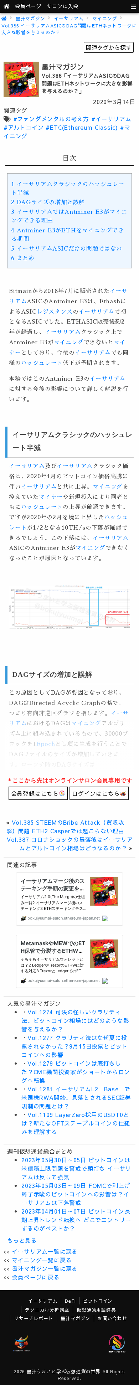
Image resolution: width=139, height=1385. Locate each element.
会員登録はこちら (35, 793)
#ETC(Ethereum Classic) (82, 127)
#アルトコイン (24, 127)
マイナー (51, 497)
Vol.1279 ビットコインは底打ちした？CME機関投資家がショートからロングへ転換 (75, 1071)
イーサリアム (69, 18)
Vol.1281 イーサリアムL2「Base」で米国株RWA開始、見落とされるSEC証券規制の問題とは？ (76, 1097)
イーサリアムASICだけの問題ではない (66, 249)
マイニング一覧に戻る (42, 1260)
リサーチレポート (33, 1318)
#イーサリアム (111, 119)
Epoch (45, 744)
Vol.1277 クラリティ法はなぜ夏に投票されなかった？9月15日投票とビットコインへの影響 (74, 1046)
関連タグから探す (109, 47)
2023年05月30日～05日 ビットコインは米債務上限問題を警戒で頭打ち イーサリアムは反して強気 (76, 1168)
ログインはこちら (96, 793)
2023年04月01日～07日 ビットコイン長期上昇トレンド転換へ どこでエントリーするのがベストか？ (76, 1219)
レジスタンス (55, 312)
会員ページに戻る (36, 1277)
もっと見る (22, 1240)
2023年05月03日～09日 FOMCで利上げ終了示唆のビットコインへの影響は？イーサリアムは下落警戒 (75, 1193)
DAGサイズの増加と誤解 (48, 202)
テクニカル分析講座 (47, 1310)
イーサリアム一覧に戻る (45, 1251)
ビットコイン (98, 1301)
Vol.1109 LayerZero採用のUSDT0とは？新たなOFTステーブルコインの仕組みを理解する (75, 1123)
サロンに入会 (62, 6)
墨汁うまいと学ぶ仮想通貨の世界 (64, 1371)
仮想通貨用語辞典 (96, 1310)
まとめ (23, 258)
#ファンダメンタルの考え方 (51, 119)
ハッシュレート (42, 363)
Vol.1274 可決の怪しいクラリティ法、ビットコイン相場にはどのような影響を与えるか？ (75, 1020)
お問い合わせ (112, 1318)
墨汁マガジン (30, 18)
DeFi (70, 1301)
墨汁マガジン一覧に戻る (45, 1268)
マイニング (104, 18)
